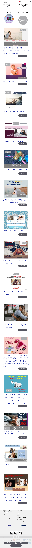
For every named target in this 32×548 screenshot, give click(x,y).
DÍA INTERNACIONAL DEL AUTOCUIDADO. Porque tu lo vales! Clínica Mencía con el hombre (16, 111)
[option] (16, 131)
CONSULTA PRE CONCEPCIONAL (13, 141)
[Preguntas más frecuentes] (23, 20)
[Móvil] (20, 2)
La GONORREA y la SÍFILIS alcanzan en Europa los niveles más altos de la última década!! (15, 262)
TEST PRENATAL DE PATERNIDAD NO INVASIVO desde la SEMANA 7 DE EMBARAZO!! (15, 293)
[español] (19, 1)
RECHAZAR (22, 542)
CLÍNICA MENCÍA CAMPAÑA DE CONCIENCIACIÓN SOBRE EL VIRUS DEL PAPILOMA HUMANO (15, 433)
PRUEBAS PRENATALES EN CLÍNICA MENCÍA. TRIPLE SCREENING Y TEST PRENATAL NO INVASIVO (14, 201)
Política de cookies (24, 540)
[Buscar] (18, 2)
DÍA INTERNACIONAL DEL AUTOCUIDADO (16, 81)
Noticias (9, 12)
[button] (30, 1)
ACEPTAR (16, 545)
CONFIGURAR (9, 542)
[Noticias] (9, 18)
